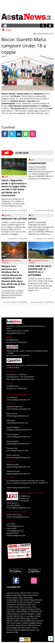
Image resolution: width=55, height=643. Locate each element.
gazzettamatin (38, 302)
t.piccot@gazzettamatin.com (17, 450)
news (40, 33)
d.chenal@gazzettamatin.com (18, 416)
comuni (5, 263)
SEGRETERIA (11, 461)
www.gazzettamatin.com (16, 333)
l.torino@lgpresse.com (15, 526)
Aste (32, 160)
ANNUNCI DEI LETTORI (14, 218)
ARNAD (32, 218)
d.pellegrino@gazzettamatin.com (19, 430)
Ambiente (7, 261)
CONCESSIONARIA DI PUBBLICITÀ (31, 493)
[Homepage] (5, 25)
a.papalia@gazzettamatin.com (18, 443)
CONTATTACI (11, 477)
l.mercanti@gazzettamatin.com (18, 399)
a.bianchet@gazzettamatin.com (19, 409)
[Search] (43, 25)
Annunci (7, 215)
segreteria (40, 210)
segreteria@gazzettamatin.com (22, 379)
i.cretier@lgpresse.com (15, 531)
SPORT (6, 177)
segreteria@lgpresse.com (21, 507)
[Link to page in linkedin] (18, 134)
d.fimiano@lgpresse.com (16, 535)
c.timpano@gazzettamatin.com (18, 436)
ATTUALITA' (16, 261)
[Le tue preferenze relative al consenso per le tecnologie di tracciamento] (50, 638)
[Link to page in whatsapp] (25, 134)
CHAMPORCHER (37, 163)
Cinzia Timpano (11, 302)
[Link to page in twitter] (12, 134)
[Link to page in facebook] (5, 134)
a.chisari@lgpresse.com (20, 517)
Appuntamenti (36, 261)
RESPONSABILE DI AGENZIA (17, 511)
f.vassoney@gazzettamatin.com (19, 457)
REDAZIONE (11, 371)
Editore (10, 337)
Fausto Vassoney (10, 210)
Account (10, 521)
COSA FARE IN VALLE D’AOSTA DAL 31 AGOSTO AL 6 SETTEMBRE (39, 271)
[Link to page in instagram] (32, 134)
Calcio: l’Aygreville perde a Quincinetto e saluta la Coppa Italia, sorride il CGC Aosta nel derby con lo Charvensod (14, 188)
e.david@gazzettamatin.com (17, 423)
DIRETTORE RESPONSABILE (17, 394)
